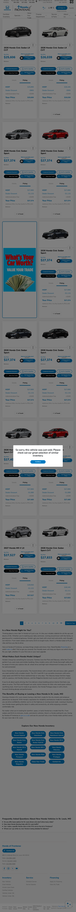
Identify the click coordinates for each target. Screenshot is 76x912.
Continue (38, 462)
